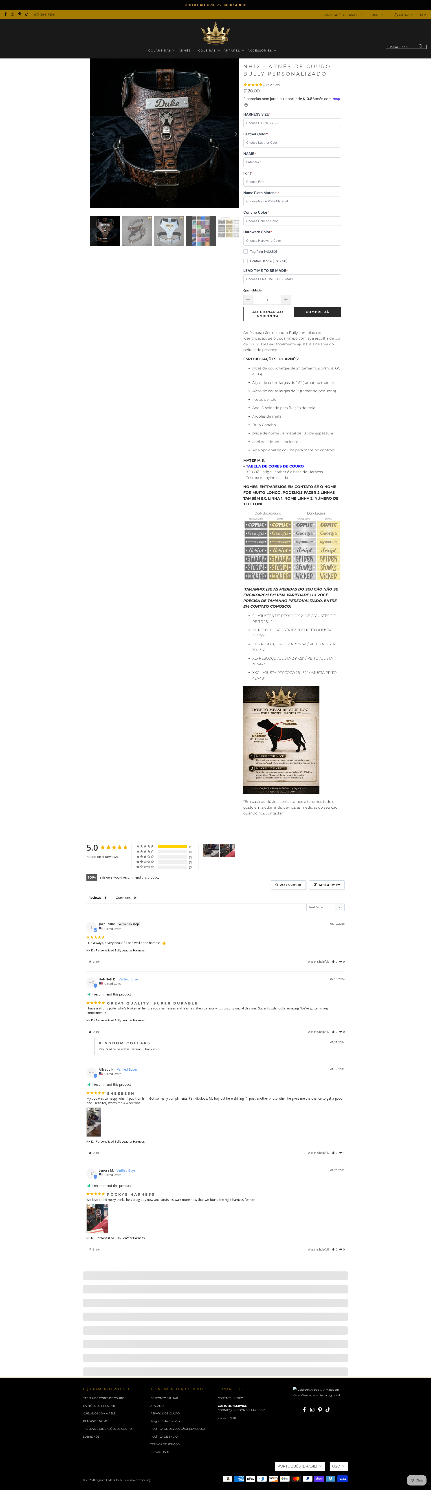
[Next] (235, 134)
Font (250, 173)
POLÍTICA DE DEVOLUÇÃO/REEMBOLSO (177, 1428)
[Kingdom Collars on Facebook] (5, 14)
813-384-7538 (227, 1417)
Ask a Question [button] (290, 885)
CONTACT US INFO (230, 1398)
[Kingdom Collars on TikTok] (26, 14)
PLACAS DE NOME (95, 1421)
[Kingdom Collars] (216, 33)
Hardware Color (257, 232)
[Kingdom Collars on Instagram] (12, 14)
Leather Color (255, 134)
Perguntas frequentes (165, 1421)
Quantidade (252, 290)
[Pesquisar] (421, 47)
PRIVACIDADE (160, 1452)
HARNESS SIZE (256, 114)
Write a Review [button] (329, 885)
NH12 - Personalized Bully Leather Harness (115, 950)
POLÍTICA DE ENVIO (164, 1436)
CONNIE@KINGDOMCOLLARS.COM (241, 1410)
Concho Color (256, 212)
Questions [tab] (123, 897)
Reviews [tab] (95, 897)
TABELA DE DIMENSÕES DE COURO (107, 1428)
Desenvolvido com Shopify (133, 1480)
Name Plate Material (261, 192)
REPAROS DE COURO (165, 1413)
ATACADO (157, 1405)
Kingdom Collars (104, 1480)
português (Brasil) (340, 15)
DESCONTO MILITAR (164, 1398)
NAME (250, 153)
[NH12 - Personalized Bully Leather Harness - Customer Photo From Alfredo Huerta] (211, 850)
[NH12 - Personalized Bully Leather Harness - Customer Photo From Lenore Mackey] (227, 850)
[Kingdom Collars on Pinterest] (19, 14)
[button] (162, 50)
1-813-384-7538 (43, 14)
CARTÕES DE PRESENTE (99, 1405)
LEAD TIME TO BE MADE (265, 270)
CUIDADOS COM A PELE (99, 1413)
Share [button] (96, 962)
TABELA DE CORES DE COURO (103, 1398)
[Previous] (93, 134)
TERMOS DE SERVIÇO (165, 1444)
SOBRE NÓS (91, 1436)
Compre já (317, 312)
